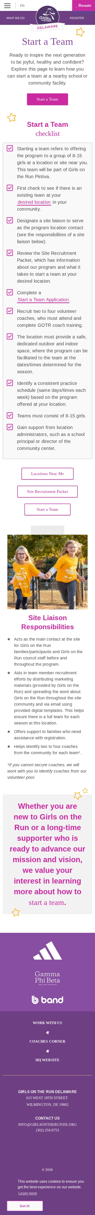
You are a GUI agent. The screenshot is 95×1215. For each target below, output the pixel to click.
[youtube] (52, 1155)
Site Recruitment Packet (47, 491)
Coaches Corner (47, 1041)
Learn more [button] (27, 1193)
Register (77, 18)
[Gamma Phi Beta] (47, 978)
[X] (42, 1155)
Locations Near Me (47, 473)
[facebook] (62, 1155)
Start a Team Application (43, 299)
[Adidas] (47, 950)
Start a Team (47, 99)
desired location (34, 202)
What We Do (15, 18)
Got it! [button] (25, 1206)
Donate (84, 5)
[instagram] (32, 1155)
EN (22, 5)
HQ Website (47, 1060)
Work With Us (47, 1023)
